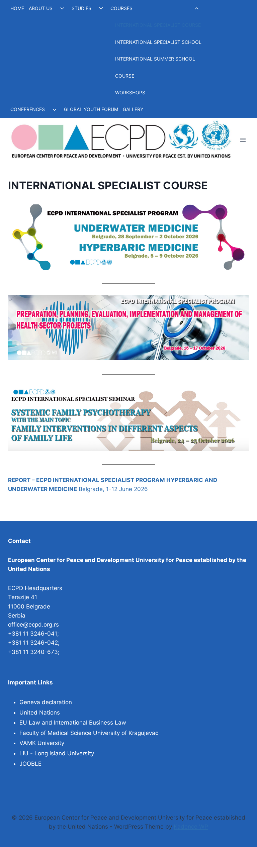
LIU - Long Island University (56, 753)
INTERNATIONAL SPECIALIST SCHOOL (158, 42)
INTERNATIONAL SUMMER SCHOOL (155, 59)
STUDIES (81, 8)
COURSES (121, 8)
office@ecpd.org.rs (33, 624)
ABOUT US (41, 8)
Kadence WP (191, 826)
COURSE (124, 76)
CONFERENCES (27, 109)
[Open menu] (243, 139)
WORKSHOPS (130, 92)
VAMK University (41, 743)
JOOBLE (30, 763)
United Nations (39, 712)
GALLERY (133, 109)
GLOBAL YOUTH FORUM (91, 109)
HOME (17, 8)
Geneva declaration (45, 702)
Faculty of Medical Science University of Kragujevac (88, 733)
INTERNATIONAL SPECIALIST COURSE (158, 25)
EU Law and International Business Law (72, 722)
